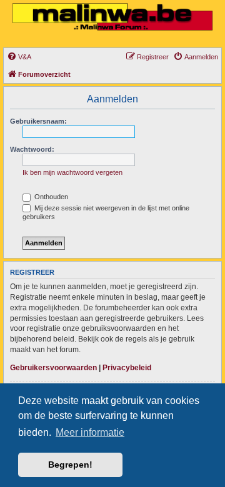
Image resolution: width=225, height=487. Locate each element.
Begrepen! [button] (70, 465)
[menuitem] (19, 56)
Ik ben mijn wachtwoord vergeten (72, 172)
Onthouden (50, 196)
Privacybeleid (126, 367)
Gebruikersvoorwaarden (53, 367)
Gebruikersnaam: (38, 121)
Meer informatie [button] (90, 432)
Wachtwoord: (32, 149)
